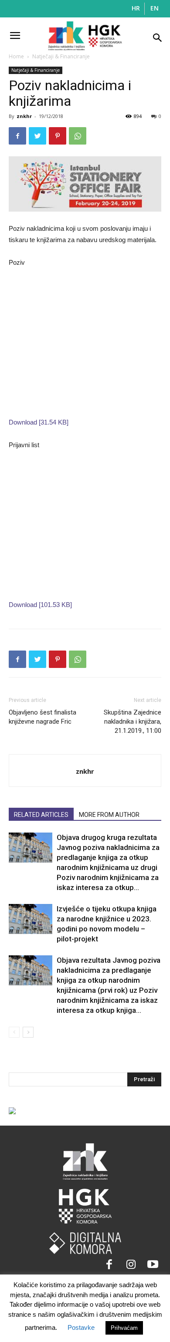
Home (16, 56)
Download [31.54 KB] (38, 422)
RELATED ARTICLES (41, 814)
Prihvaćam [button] (124, 1328)
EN (154, 8)
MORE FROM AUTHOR (109, 814)
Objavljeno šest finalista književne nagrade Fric (42, 716)
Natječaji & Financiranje (61, 56)
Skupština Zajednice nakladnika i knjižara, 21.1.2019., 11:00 (132, 721)
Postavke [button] (81, 1327)
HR (136, 8)
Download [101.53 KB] (40, 604)
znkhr (24, 116)
